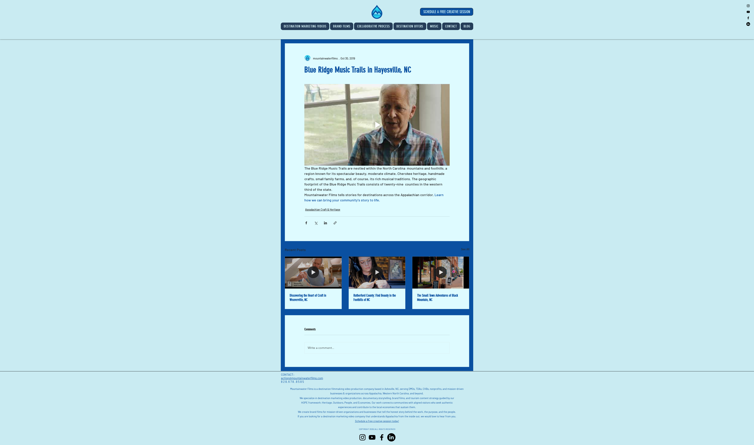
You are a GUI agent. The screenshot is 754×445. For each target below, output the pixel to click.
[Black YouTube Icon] (748, 12)
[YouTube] (372, 437)
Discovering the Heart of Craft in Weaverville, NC (308, 297)
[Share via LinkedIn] (325, 223)
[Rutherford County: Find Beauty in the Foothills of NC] (377, 272)
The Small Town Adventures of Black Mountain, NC (437, 297)
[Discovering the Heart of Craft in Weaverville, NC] (313, 272)
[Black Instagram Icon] (748, 6)
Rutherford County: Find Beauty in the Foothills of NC (374, 297)
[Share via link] (335, 223)
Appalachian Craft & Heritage (322, 209)
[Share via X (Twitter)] (316, 223)
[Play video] (377, 125)
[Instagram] (362, 437)
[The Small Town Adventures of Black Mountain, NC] (440, 272)
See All (465, 249)
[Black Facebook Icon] (748, 18)
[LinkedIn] (748, 24)
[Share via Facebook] (306, 223)
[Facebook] (382, 437)
